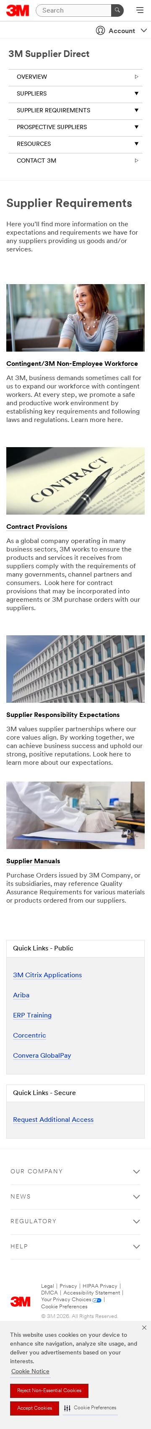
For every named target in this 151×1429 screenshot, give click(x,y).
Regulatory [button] (33, 1222)
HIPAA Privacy (100, 1286)
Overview (32, 77)
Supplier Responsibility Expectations (63, 715)
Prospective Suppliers (52, 127)
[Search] (117, 10)
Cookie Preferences (64, 1307)
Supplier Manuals (33, 861)
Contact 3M (36, 161)
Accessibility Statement (91, 1293)
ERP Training (32, 1015)
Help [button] (19, 1247)
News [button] (20, 1197)
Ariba (21, 995)
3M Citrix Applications (47, 975)
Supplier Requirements (53, 111)
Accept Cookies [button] (34, 1408)
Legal (47, 1286)
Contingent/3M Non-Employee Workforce (72, 364)
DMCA (49, 1293)
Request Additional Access (53, 1120)
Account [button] (122, 31)
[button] (90, 1408)
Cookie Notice (30, 1372)
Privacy (68, 1286)
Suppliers (32, 94)
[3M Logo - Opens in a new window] (17, 10)
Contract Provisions (37, 527)
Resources (34, 144)
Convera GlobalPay (42, 1056)
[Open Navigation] (139, 11)
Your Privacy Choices (66, 1299)
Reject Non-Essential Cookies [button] (49, 1390)
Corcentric (29, 1036)
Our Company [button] (36, 1172)
